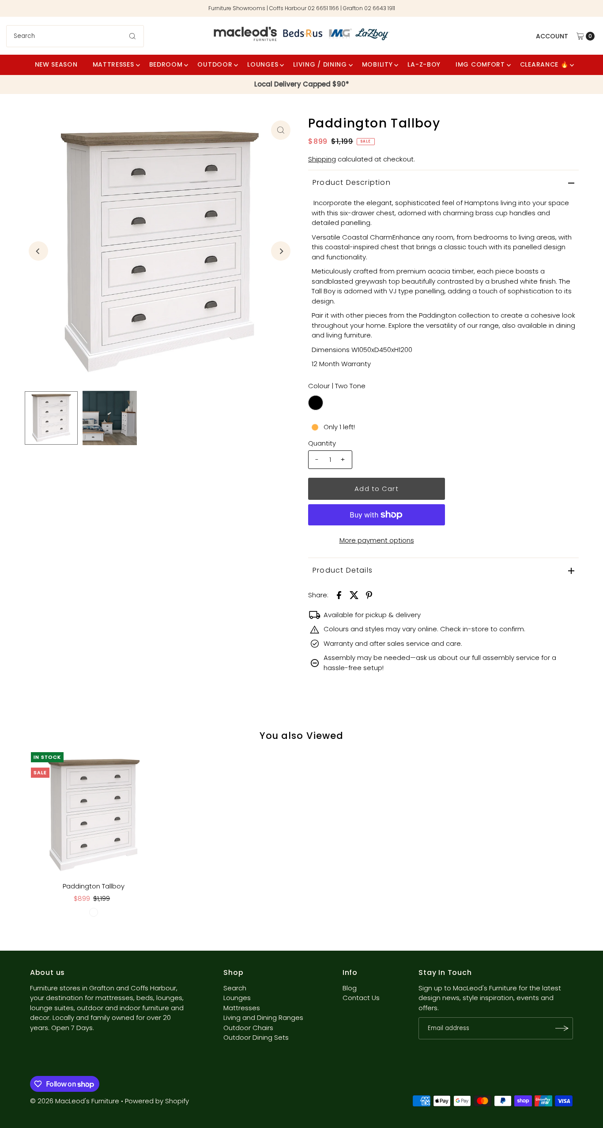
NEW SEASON (56, 64)
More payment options (376, 540)
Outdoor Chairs (248, 1027)
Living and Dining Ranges (263, 1017)
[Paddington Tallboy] (93, 814)
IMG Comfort (480, 64)
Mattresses (113, 64)
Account (552, 36)
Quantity (322, 443)
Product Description (352, 182)
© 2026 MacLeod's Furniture (75, 1101)
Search (234, 988)
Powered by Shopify (157, 1101)
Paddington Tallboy (93, 886)
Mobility (377, 64)
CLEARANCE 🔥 (544, 64)
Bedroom (166, 64)
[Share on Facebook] (339, 594)
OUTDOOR (214, 64)
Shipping (322, 159)
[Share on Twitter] (354, 594)
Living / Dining (320, 64)
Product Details (343, 570)
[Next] (280, 251)
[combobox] (75, 36)
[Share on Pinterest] (369, 594)
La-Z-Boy (424, 64)
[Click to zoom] (280, 130)
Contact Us (361, 997)
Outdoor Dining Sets (256, 1037)
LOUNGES (262, 64)
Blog (350, 988)
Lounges (237, 997)
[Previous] (38, 251)
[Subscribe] (562, 1028)
